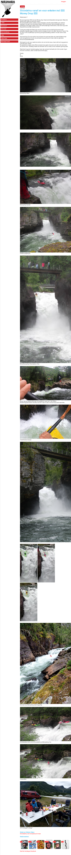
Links (2, 35)
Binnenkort (4, 26)
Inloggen (63, 1)
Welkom (4, 19)
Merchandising (5, 32)
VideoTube (4, 38)
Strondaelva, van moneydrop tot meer (30, 833)
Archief (4, 29)
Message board (5, 41)
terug (22, 6)
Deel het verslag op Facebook (28, 851)
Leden (2, 22)
